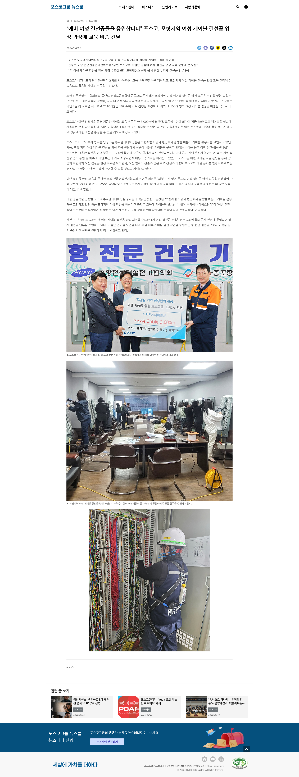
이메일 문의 (199, 766)
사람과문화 (193, 7)
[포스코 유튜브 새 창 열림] (213, 759)
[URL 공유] (199, 48)
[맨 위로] (246, 749)
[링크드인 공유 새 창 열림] (230, 48)
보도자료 (93, 21)
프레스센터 (126, 7)
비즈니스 (148, 7)
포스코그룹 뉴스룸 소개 (154, 766)
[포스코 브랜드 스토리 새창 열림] (75, 767)
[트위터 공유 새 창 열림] (224, 48)
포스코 (72, 667)
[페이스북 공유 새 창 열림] (212, 48)
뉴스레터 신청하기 (107, 741)
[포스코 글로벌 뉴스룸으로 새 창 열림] (246, 7)
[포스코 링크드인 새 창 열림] (221, 759)
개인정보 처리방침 (184, 766)
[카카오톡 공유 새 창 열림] (218, 48)
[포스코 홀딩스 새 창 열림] (204, 759)
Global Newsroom (215, 766)
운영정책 (170, 766)
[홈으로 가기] (68, 21)
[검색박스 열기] (238, 7)
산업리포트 (169, 7)
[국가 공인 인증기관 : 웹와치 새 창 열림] (239, 763)
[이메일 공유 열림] (205, 48)
